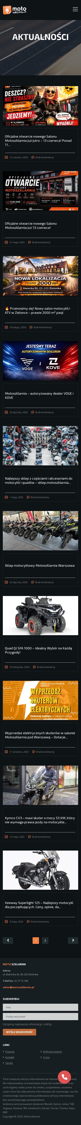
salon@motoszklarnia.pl (18, 987)
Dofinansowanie (52, 1051)
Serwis (9, 1063)
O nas (46, 1057)
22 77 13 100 (21, 980)
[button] (64, 1077)
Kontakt (9, 1057)
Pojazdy (10, 1051)
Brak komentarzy (45, 157)
